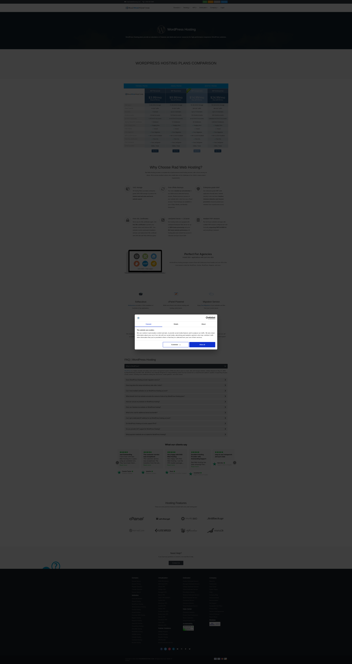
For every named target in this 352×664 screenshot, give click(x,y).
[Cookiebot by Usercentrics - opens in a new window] (207, 318)
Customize (174, 344)
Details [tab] (176, 324)
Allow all (202, 344)
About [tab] (203, 324)
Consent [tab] (148, 324)
